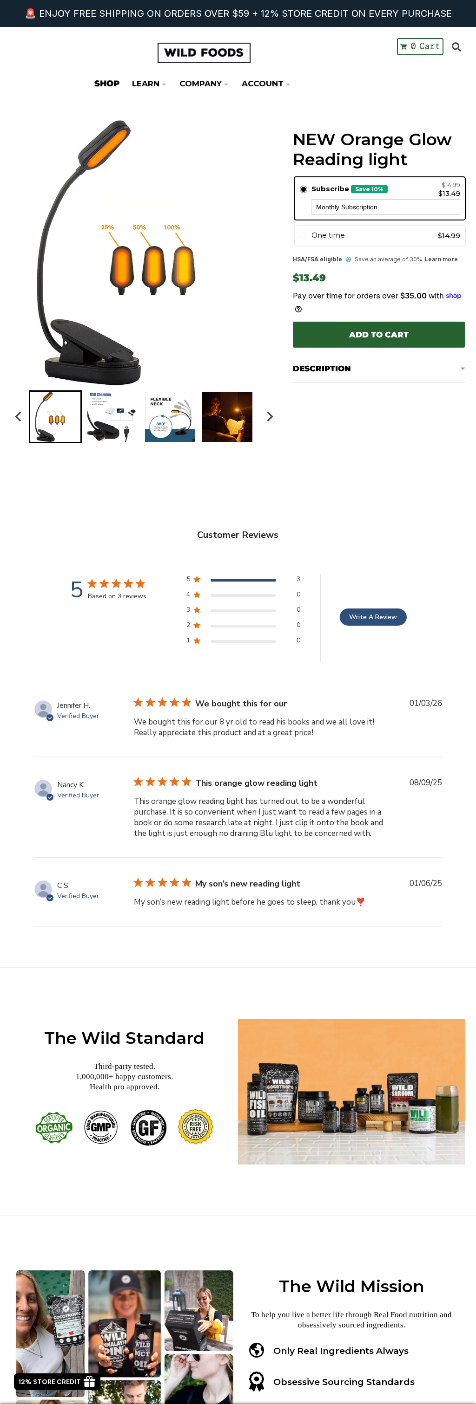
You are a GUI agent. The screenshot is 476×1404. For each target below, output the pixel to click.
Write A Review (373, 617)
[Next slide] (269, 417)
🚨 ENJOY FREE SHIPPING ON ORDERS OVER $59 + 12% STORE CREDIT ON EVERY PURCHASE (238, 13)
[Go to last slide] (18, 417)
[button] (55, 416)
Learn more (441, 259)
